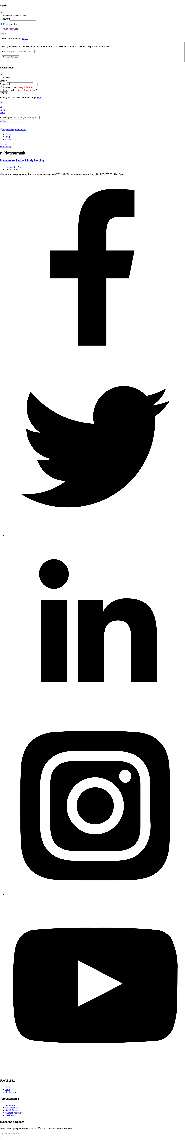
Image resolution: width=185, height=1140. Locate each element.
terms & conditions (26, 90)
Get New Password (10, 57)
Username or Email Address (13, 15)
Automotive (10, 1105)
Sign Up (25, 38)
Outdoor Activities (13, 1113)
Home (8, 134)
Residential (10, 1115)
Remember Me (10, 24)
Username (5, 77)
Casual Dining (11, 1107)
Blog (7, 137)
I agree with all (20, 90)
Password (5, 19)
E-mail (5, 51)
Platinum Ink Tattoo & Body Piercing (22, 160)
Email (3, 81)
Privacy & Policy (24, 87)
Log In (3, 34)
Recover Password (9, 29)
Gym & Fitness (12, 1110)
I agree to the (18, 87)
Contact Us (10, 139)
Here (39, 97)
